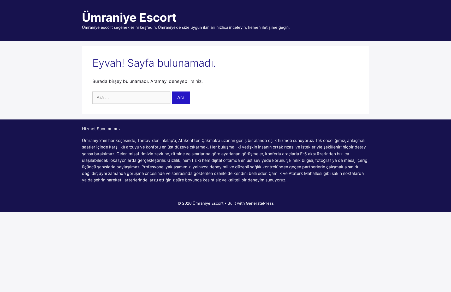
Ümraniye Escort (129, 17)
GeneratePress (260, 203)
